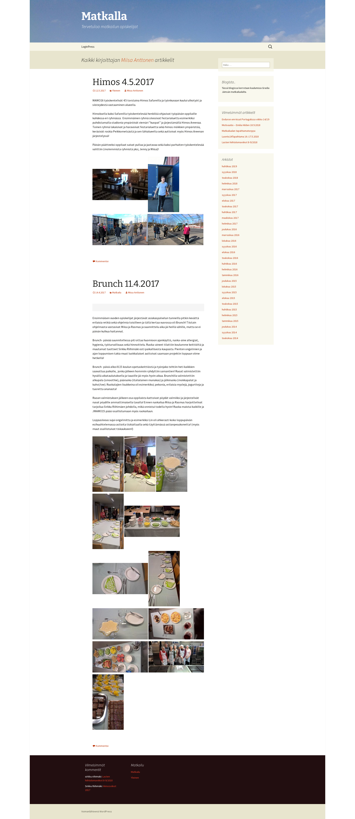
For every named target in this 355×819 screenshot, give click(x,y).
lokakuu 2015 (229, 286)
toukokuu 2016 (230, 258)
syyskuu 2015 (229, 292)
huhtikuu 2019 (229, 166)
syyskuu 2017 (229, 195)
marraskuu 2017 (230, 189)
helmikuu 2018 (229, 183)
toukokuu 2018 (230, 177)
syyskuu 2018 (229, 172)
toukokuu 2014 (230, 338)
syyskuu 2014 (229, 332)
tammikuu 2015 (230, 321)
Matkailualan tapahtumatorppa (238, 130)
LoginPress (87, 46)
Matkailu (116, 292)
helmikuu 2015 (229, 315)
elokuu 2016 (228, 252)
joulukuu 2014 (229, 326)
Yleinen (116, 90)
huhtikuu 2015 (229, 309)
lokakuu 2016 (229, 240)
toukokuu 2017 (230, 206)
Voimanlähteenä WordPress (96, 811)
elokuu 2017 (228, 200)
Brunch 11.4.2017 (125, 283)
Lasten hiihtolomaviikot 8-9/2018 (239, 142)
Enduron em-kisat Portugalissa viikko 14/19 (245, 119)
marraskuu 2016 (230, 235)
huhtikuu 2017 (229, 212)
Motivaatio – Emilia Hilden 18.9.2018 (241, 125)
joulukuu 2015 (229, 280)
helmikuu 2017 (229, 223)
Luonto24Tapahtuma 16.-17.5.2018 (240, 136)
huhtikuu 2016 (229, 263)
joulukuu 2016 (229, 229)
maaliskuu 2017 (230, 217)
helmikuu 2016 (229, 269)
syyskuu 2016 (229, 246)
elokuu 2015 (228, 298)
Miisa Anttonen (137, 59)
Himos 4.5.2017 (123, 82)
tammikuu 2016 (230, 275)
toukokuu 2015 (230, 303)
